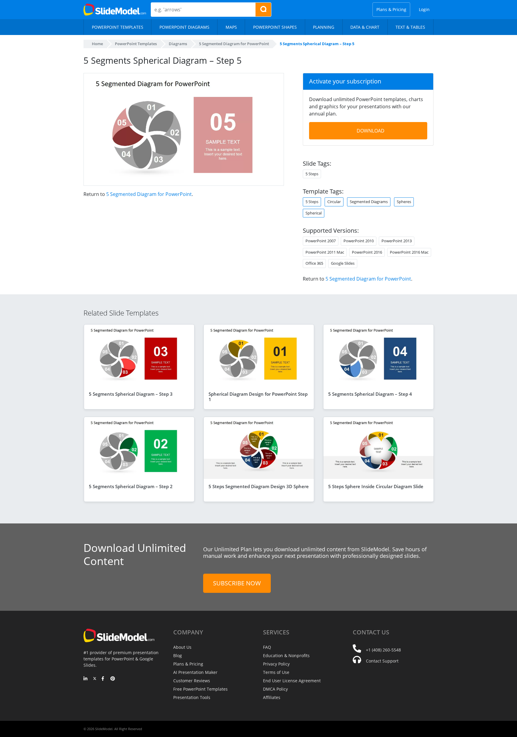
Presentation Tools (191, 697)
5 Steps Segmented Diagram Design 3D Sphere (259, 486)
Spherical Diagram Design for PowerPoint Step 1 (258, 396)
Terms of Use (276, 672)
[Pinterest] (112, 679)
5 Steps (311, 201)
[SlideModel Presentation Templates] (114, 10)
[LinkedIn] (85, 679)
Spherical (313, 213)
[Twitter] (94, 679)
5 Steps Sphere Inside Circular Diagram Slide (375, 486)
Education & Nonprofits (286, 655)
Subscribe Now (237, 583)
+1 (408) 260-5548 (383, 650)
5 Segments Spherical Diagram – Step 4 (370, 394)
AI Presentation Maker (195, 672)
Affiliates (271, 697)
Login (424, 9)
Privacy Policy (276, 664)
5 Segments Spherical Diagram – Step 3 (131, 394)
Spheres (404, 201)
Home (97, 43)
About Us (182, 647)
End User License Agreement (292, 680)
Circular (334, 201)
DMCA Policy (275, 689)
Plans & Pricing (391, 9)
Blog (177, 655)
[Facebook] (103, 679)
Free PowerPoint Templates (200, 689)
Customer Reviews (191, 680)
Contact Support (382, 661)
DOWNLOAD (370, 130)
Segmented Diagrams (369, 201)
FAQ (267, 647)
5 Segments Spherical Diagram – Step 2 (131, 486)
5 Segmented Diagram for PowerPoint (149, 194)
